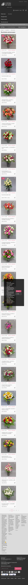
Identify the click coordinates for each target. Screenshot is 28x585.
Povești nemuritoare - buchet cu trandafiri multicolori (8, 243)
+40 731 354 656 (4, 564)
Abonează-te (18, 568)
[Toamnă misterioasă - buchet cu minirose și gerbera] (8, 113)
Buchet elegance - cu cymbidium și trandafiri (6, 172)
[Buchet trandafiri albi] (8, 184)
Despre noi (21, 1)
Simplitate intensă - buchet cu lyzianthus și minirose (8, 362)
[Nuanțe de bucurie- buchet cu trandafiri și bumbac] (8, 208)
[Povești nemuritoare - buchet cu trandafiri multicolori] (8, 231)
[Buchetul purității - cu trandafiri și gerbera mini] (8, 493)
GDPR (8, 578)
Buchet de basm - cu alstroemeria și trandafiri (7, 457)
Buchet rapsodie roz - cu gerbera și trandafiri (7, 267)
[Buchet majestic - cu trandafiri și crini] (8, 136)
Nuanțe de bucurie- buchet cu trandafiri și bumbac (8, 219)
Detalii (18, 293)
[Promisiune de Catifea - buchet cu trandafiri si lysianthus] (8, 41)
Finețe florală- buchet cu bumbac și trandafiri (7, 385)
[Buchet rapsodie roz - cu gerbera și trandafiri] (8, 255)
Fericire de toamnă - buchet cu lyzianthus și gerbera (8, 314)
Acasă (2, 30)
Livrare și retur (3, 578)
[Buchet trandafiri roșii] (8, 65)
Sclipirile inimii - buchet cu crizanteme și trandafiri (7, 433)
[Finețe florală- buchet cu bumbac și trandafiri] (8, 374)
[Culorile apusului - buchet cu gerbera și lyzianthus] (8, 326)
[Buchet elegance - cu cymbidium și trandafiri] (8, 160)
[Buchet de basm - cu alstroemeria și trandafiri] (8, 445)
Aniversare (13, 30)
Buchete (10, 14)
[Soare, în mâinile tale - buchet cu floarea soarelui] (8, 398)
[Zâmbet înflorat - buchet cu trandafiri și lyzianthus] (8, 89)
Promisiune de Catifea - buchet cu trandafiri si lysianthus (8, 53)
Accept (18, 291)
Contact (25, 1)
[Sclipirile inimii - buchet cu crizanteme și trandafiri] (8, 421)
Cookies (12, 578)
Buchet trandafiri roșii (6, 76)
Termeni (19, 578)
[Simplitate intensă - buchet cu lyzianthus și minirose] (8, 350)
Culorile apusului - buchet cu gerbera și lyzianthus (8, 338)
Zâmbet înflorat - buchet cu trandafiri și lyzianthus (7, 100)
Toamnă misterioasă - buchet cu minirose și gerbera (8, 124)
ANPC (16, 578)
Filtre (3, 27)
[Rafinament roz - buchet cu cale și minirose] (8, 469)
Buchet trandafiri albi (6, 194)
